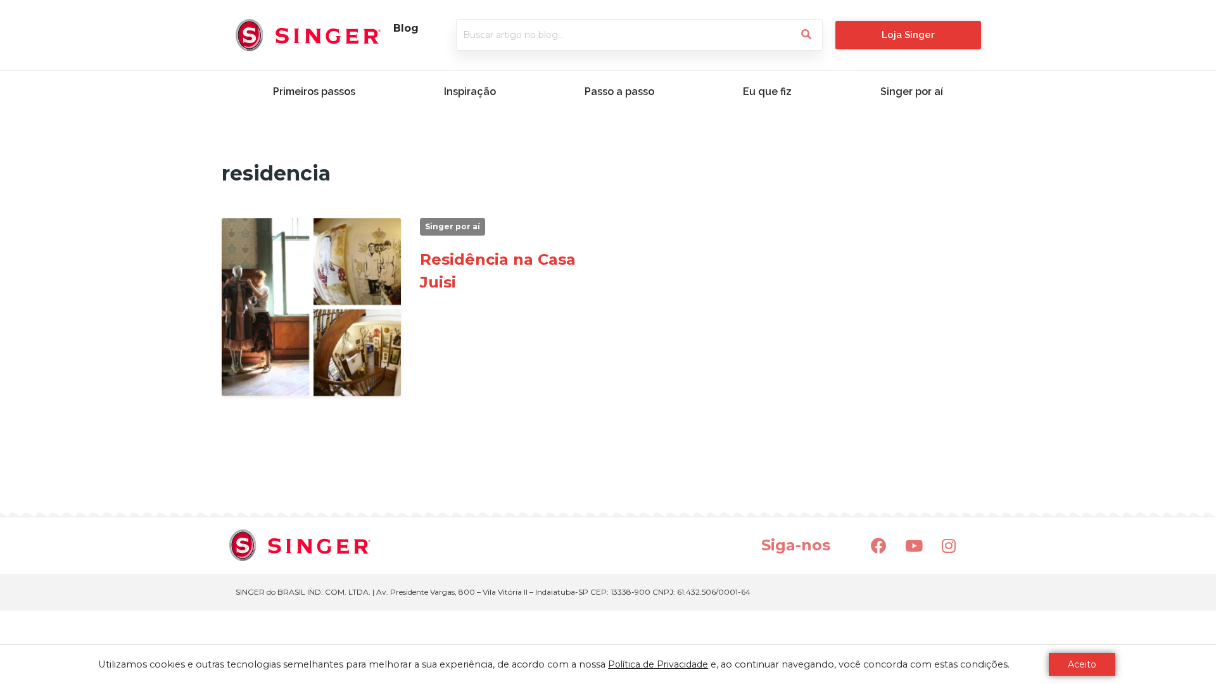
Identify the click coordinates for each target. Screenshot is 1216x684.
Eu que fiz (767, 92)
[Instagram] (949, 545)
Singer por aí (911, 92)
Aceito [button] (1082, 664)
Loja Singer (908, 35)
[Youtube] (914, 545)
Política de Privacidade (658, 664)
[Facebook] (879, 545)
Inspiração (470, 92)
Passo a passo (619, 92)
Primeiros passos (314, 92)
